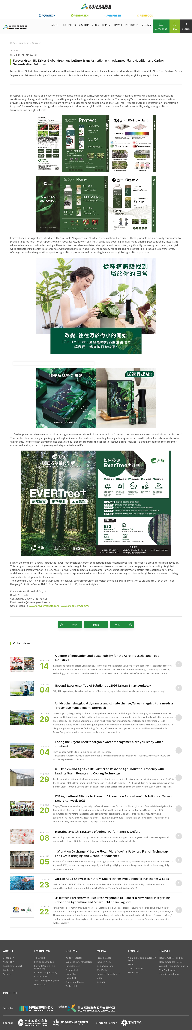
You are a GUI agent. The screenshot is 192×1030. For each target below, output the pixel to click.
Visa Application (167, 970)
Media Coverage (105, 966)
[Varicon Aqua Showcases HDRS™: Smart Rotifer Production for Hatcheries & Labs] (22, 883)
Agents (6, 974)
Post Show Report (12, 966)
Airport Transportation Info (174, 966)
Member (146, 25)
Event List (71, 978)
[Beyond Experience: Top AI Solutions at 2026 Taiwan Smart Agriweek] (22, 688)
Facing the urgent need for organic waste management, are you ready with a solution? (109, 744)
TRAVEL (118, 25)
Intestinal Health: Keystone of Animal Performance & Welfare (97, 831)
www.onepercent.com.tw (75, 605)
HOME (12, 43)
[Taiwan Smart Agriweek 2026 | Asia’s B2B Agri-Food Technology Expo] (96, 6)
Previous (28, 15)
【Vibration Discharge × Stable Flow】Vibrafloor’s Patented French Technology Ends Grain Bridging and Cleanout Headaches (111, 853)
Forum (131, 964)
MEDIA (95, 25)
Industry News (104, 962)
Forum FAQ (134, 972)
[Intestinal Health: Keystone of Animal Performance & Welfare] (22, 836)
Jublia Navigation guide (46, 980)
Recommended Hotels (171, 962)
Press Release (104, 958)
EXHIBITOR (69, 25)
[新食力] (112, 15)
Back (96, 624)
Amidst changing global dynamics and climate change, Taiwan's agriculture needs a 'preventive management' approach (114, 705)
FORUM (106, 25)
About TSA (8, 962)
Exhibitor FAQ (41, 976)
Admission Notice (75, 982)
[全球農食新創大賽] (145, 15)
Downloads (40, 984)
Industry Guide (135, 968)
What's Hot (36, 43)
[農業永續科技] (47, 15)
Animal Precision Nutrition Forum (142, 959)
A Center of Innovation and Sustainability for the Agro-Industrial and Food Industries (107, 657)
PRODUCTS (132, 25)
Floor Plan (71, 974)
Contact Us (161, 28)
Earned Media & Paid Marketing (44, 967)
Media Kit (101, 982)
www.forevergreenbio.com (44, 605)
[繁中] (175, 26)
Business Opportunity (45, 972)
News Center (23, 43)
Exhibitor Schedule (44, 962)
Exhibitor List (73, 966)
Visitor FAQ (71, 986)
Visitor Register (74, 958)
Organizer (8, 958)
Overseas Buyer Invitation (79, 962)
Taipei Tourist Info (169, 974)
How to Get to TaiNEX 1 (171, 958)
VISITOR (84, 25)
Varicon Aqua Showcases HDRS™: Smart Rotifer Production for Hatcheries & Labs (112, 878)
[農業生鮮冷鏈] (80, 15)
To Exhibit (39, 958)
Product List (72, 970)
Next (163, 15)
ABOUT (55, 25)
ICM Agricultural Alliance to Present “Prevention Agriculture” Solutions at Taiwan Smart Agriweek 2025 (113, 798)
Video (100, 978)
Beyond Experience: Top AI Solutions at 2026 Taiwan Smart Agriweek (103, 685)
